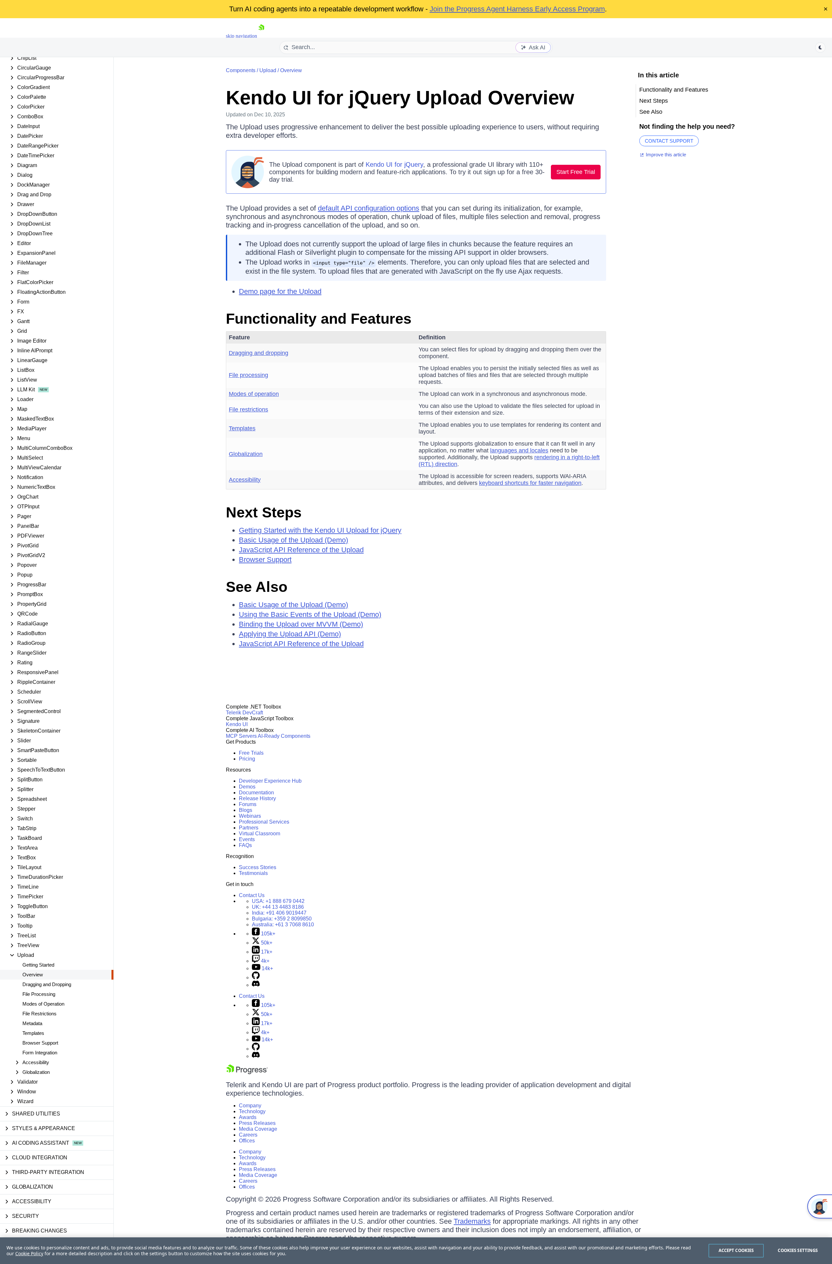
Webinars (250, 816)
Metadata (32, 1023)
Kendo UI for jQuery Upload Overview (400, 98)
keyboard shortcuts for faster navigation (530, 483)
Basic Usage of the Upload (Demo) (293, 540)
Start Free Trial (575, 172)
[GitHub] (256, 977)
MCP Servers (241, 736)
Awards (247, 1117)
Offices (247, 1140)
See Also (256, 587)
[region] (416, 1250)
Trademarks (472, 1221)
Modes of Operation (43, 1004)
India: (279, 913)
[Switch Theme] (820, 47)
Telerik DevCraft (244, 712)
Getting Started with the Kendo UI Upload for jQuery (320, 530)
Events (247, 839)
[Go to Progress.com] (247, 1072)
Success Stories (257, 867)
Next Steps (264, 512)
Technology (252, 1111)
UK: (278, 907)
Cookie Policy (29, 1253)
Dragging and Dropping (46, 984)
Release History (257, 798)
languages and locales (519, 450)
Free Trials (251, 753)
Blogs (245, 810)
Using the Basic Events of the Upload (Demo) (310, 614)
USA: (278, 901)
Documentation (256, 792)
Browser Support (40, 1043)
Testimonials (253, 873)
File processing (248, 375)
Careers (248, 1135)
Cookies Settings (798, 1250)
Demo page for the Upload (280, 291)
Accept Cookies (736, 1250)
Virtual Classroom (259, 833)
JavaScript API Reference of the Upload (301, 550)
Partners (248, 827)
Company (250, 1105)
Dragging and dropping (258, 353)
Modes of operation (254, 394)
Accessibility (245, 479)
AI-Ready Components (284, 736)
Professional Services (264, 822)
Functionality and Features (318, 318)
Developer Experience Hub (270, 781)
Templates (33, 1033)
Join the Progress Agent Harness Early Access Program (517, 9)
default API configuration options (368, 208)
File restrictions (248, 409)
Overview (32, 974)
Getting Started (38, 965)
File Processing (38, 994)
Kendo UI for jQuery (394, 164)
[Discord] (256, 985)
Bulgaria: (282, 918)
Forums (247, 804)
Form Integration (39, 1052)
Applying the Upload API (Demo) (290, 634)
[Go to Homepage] (261, 36)
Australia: (283, 924)
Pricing (247, 759)
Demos (247, 786)
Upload (267, 70)
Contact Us (252, 895)
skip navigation (241, 36)
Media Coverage (258, 1129)
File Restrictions (39, 1013)
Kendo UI (237, 724)
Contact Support (669, 141)
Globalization (246, 454)
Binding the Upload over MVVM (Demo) (301, 624)
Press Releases (257, 1123)
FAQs (245, 845)
